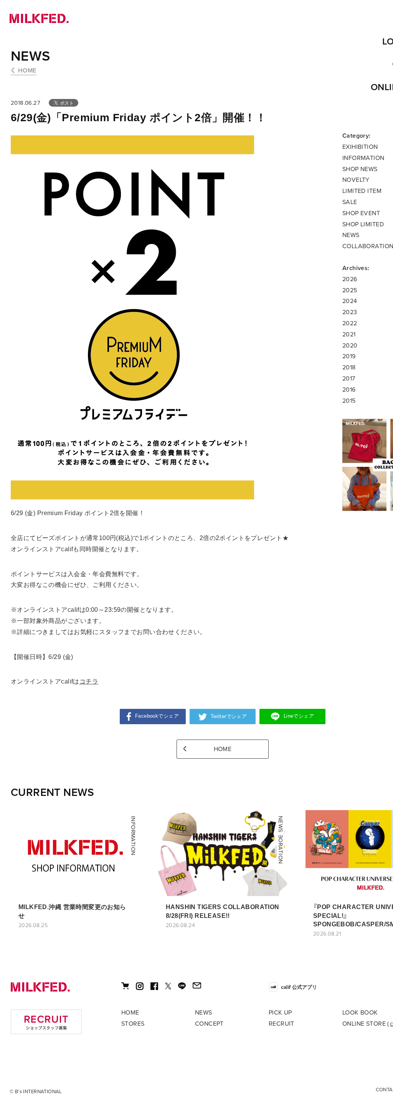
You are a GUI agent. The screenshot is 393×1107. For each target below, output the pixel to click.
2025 (349, 290)
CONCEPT (209, 1024)
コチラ (88, 681)
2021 (349, 334)
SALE (349, 202)
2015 (349, 401)
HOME (27, 70)
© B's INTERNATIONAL (36, 1092)
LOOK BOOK (360, 1012)
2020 (350, 345)
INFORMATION (363, 158)
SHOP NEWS (360, 169)
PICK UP (280, 1012)
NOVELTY (356, 180)
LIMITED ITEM (361, 191)
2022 (349, 323)
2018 (349, 367)
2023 (349, 312)
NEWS (30, 56)
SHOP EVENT (361, 213)
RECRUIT (281, 1024)
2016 (349, 390)
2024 (349, 301)
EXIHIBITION (360, 147)
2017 (348, 378)
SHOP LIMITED (363, 224)
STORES (133, 1024)
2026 (349, 279)
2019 (349, 356)
